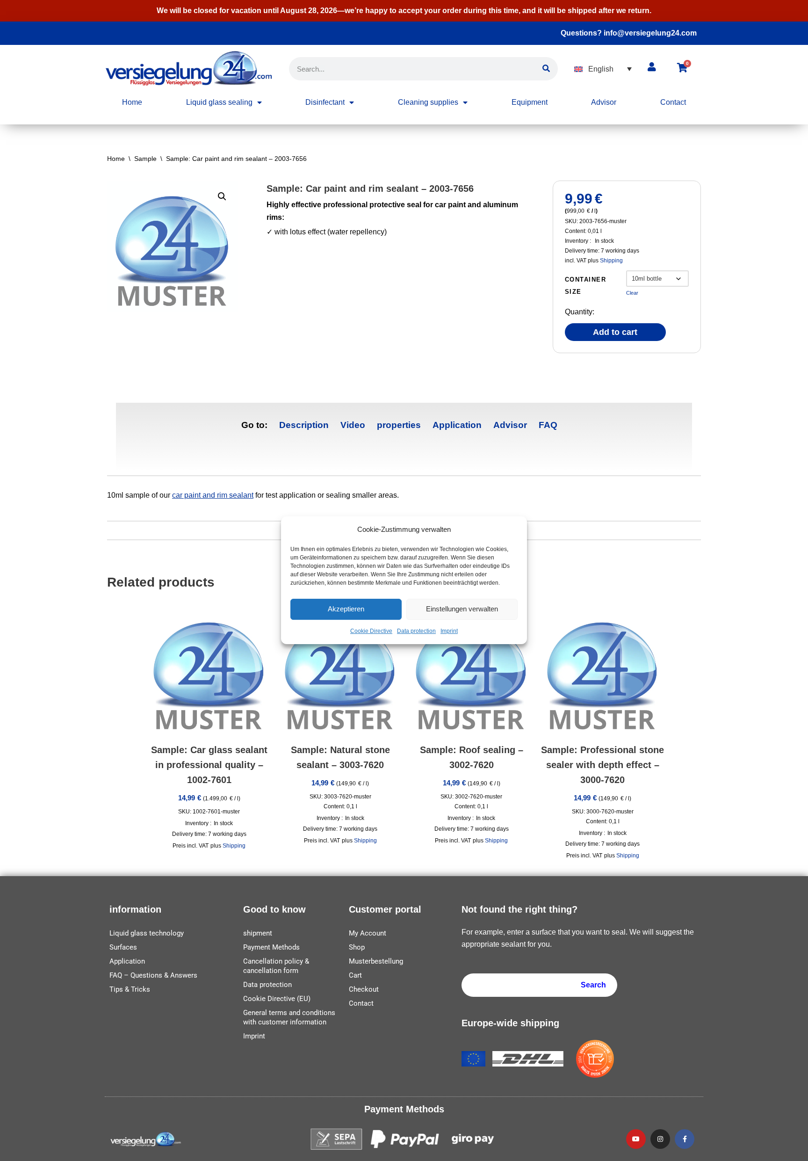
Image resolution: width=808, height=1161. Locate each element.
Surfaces (123, 947)
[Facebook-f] (684, 1139)
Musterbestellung (376, 961)
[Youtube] (636, 1139)
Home (132, 102)
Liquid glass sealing (219, 102)
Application (457, 425)
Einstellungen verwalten (462, 609)
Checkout (364, 989)
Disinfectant (325, 102)
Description (304, 425)
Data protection (416, 631)
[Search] (546, 68)
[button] (603, 69)
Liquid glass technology (146, 933)
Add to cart (615, 332)
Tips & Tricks (129, 989)
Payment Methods (271, 947)
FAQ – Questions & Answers (153, 975)
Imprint (449, 631)
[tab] (304, 424)
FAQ (548, 425)
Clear (632, 293)
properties (399, 425)
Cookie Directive (371, 631)
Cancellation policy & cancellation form (276, 966)
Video (352, 425)
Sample (145, 158)
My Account (367, 933)
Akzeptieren (346, 609)
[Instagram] (660, 1139)
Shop (357, 947)
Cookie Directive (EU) (276, 998)
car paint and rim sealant (212, 495)
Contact (673, 102)
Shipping (611, 260)
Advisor (603, 102)
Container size (585, 285)
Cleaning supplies (428, 102)
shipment (257, 933)
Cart (355, 975)
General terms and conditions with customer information (289, 1017)
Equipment (530, 102)
